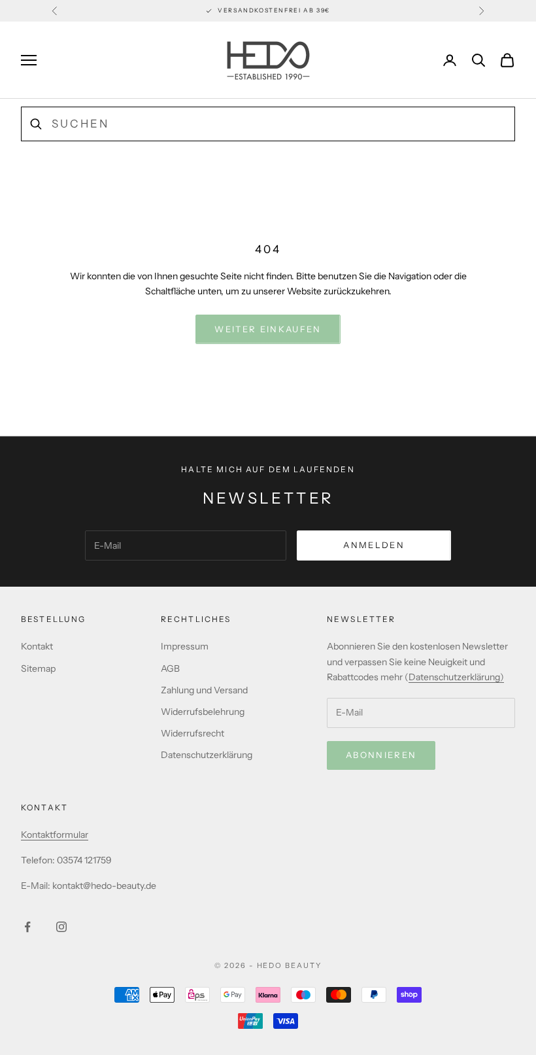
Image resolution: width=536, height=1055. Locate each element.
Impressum (185, 646)
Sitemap (38, 668)
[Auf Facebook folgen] (27, 926)
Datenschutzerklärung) (456, 677)
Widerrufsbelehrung (202, 712)
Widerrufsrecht (192, 733)
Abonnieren (381, 755)
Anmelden (374, 545)
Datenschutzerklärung (206, 755)
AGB (170, 668)
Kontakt (37, 646)
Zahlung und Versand (204, 690)
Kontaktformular (54, 834)
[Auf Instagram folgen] (61, 926)
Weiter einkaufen (267, 329)
